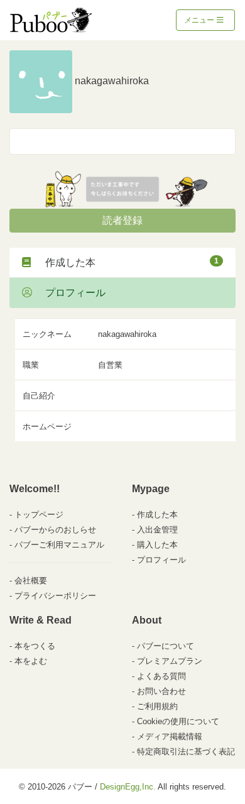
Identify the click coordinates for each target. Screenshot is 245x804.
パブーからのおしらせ (55, 529)
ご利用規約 (157, 706)
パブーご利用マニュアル (59, 544)
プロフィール (70, 292)
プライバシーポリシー (55, 595)
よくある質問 (161, 676)
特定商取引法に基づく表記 (186, 751)
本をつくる (34, 646)
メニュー (200, 20)
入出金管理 (157, 529)
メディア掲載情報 (169, 736)
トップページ (38, 514)
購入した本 (157, 544)
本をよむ (30, 661)
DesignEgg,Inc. (128, 786)
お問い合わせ (161, 691)
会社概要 (30, 580)
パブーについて (165, 646)
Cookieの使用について (178, 721)
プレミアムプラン (169, 661)
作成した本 (127, 262)
